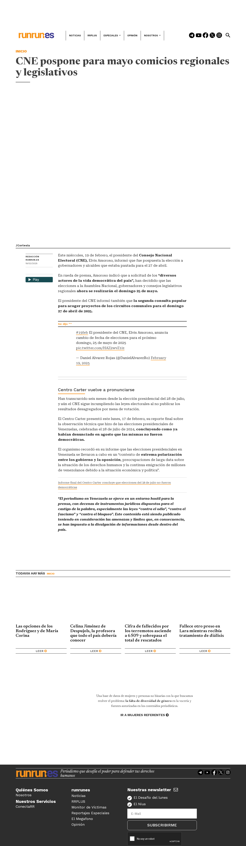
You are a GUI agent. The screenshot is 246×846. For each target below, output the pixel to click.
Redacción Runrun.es (32, 258)
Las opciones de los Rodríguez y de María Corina (37, 631)
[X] (47, 271)
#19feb (82, 332)
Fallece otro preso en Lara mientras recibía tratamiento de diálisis (201, 631)
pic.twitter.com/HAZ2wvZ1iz (100, 348)
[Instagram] (219, 35)
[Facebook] (205, 35)
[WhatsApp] (35, 271)
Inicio (21, 51)
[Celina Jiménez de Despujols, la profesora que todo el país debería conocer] (95, 603)
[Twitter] (212, 35)
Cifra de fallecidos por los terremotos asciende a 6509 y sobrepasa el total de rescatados (148, 633)
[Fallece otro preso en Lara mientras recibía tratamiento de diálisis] (204, 603)
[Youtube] (198, 35)
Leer (39, 651)
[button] (227, 35)
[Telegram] (191, 35)
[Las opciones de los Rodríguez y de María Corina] (41, 603)
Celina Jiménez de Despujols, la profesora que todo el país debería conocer (93, 633)
